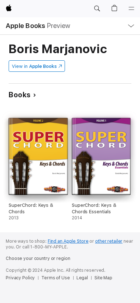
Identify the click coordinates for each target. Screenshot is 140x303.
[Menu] (131, 8)
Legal (82, 277)
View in (34, 66)
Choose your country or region (38, 258)
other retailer (108, 241)
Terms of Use (55, 277)
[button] (97, 8)
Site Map (103, 277)
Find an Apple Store (68, 241)
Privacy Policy (20, 277)
